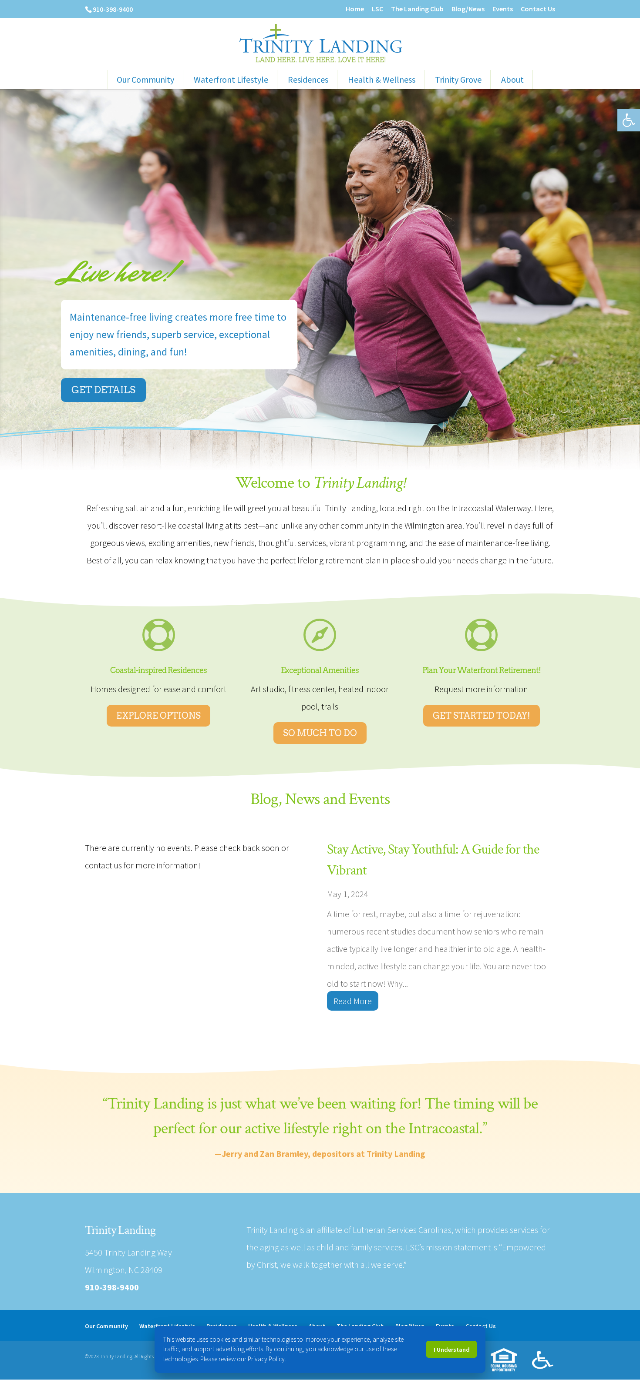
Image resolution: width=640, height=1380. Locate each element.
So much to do (320, 733)
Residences (308, 79)
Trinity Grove (458, 79)
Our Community (145, 79)
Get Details (103, 389)
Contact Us (538, 9)
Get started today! (481, 715)
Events (502, 9)
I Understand (452, 1349)
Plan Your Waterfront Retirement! (481, 670)
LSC (377, 9)
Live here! (119, 272)
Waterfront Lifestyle (231, 79)
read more (352, 1000)
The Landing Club (417, 9)
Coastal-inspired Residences (158, 670)
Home (355, 9)
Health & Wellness (381, 79)
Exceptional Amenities (320, 670)
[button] (628, 120)
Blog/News (468, 9)
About (512, 79)
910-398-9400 (113, 9)
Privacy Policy (266, 1359)
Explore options (158, 715)
